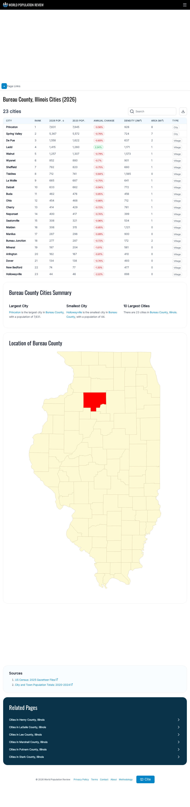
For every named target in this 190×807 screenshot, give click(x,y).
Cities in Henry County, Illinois (27, 719)
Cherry (10, 207)
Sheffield (11, 167)
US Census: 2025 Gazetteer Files (35, 679)
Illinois (172, 312)
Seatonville (12, 220)
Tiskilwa (11, 173)
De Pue (10, 140)
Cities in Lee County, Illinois (25, 734)
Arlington (11, 254)
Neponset (12, 213)
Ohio (9, 200)
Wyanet (11, 160)
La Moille (11, 180)
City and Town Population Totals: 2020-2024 (42, 684)
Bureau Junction (16, 240)
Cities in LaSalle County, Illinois (27, 727)
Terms (94, 779)
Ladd (9, 147)
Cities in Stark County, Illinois (26, 756)
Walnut (10, 153)
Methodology (126, 779)
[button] (185, 5)
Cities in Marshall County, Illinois (28, 741)
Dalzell (10, 187)
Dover (9, 260)
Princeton (12, 126)
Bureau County (54, 312)
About (114, 779)
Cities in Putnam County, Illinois (28, 749)
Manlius (10, 233)
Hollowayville (14, 274)
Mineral (10, 247)
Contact (104, 779)
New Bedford (14, 267)
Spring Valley (14, 133)
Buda (9, 193)
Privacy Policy (81, 779)
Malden (10, 227)
